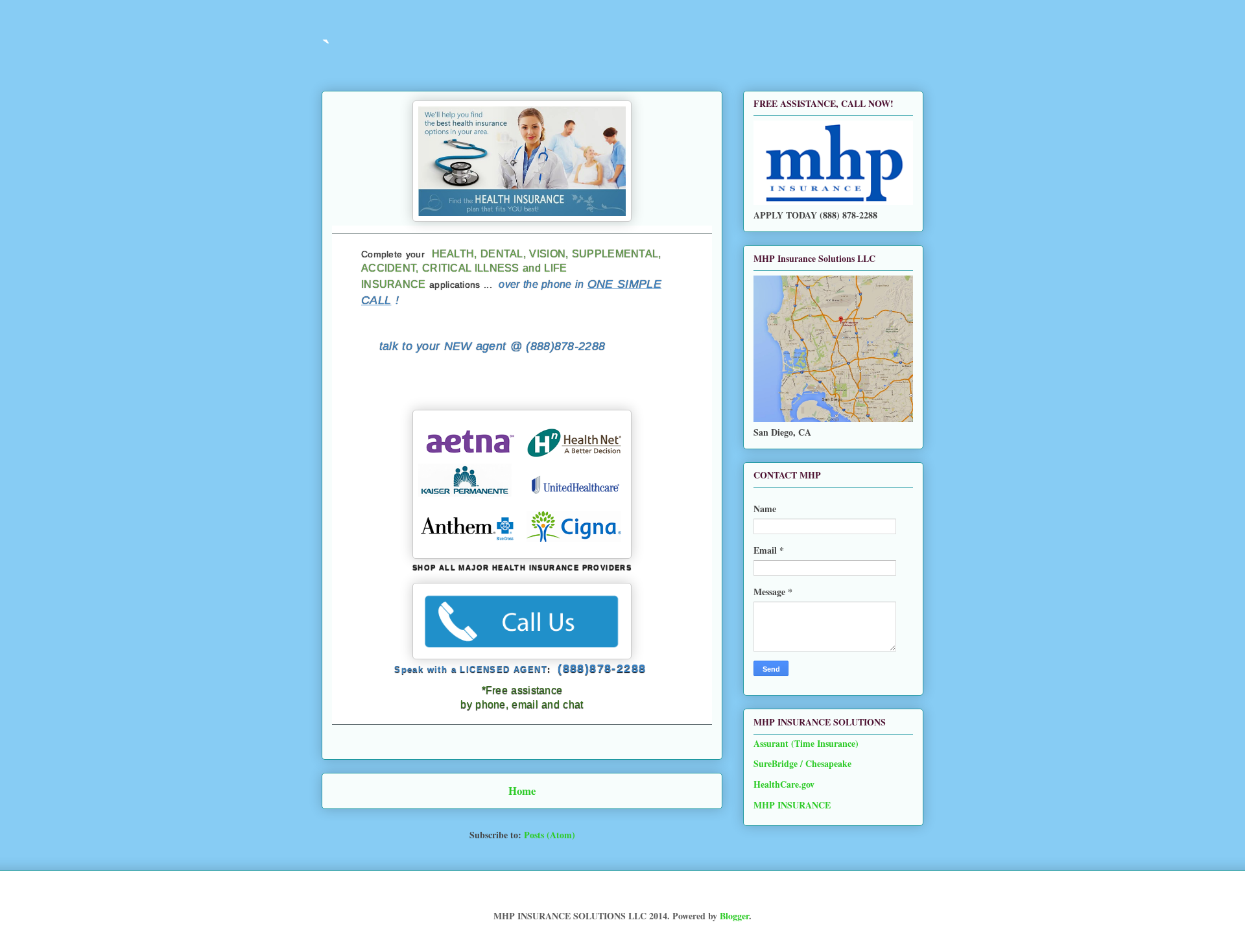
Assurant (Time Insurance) (806, 743)
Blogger (734, 916)
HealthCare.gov (783, 784)
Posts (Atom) (549, 835)
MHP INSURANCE (792, 805)
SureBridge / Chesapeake (802, 763)
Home (522, 791)
